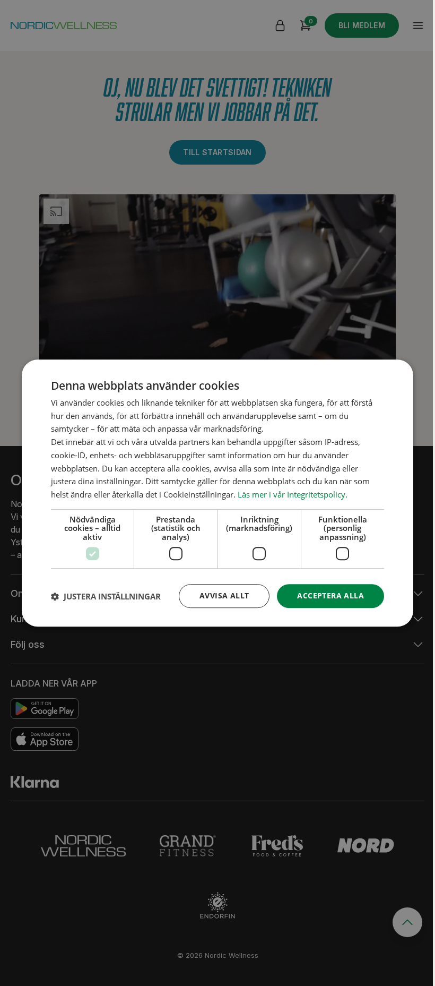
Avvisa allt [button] (224, 596)
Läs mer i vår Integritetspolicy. (292, 494)
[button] (106, 596)
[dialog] (217, 493)
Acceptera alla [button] (330, 596)
